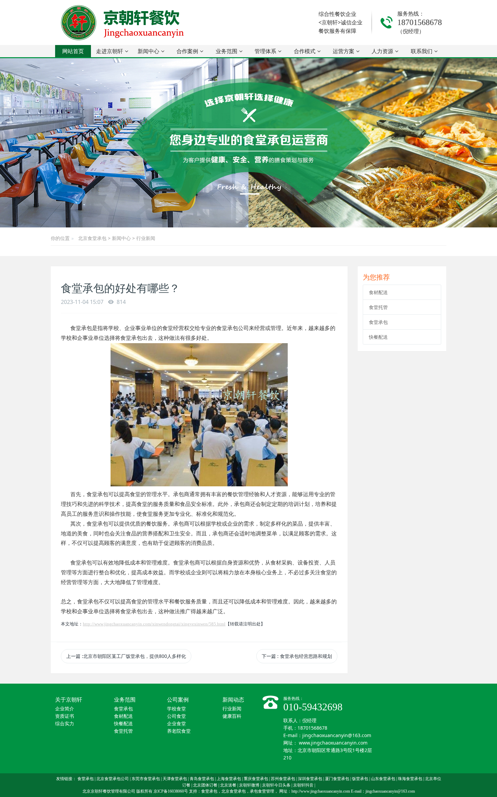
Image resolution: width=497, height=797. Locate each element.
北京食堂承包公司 (112, 778)
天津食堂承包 (175, 778)
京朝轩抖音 (303, 785)
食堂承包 (378, 322)
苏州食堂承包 (283, 778)
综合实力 (64, 723)
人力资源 (382, 51)
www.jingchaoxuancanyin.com (333, 742)
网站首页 (73, 51)
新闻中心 (148, 51)
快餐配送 (378, 337)
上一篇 (126, 656)
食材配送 (378, 292)
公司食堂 (176, 716)
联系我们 (421, 51)
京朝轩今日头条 (276, 785)
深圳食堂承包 (310, 778)
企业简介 (64, 708)
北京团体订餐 (205, 785)
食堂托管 (378, 307)
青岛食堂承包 (202, 778)
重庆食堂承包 (256, 778)
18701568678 (419, 22)
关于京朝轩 (68, 700)
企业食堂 (176, 723)
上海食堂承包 (229, 778)
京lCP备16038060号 (170, 791)
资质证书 (64, 716)
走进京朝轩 (109, 51)
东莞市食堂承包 (146, 778)
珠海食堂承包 (410, 778)
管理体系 (265, 51)
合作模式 (304, 51)
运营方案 (343, 51)
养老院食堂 (179, 731)
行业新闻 (145, 238)
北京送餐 (228, 785)
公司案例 (178, 700)
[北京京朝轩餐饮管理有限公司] (123, 22)
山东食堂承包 (383, 778)
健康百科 (231, 716)
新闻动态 (233, 700)
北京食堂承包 (92, 238)
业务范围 (226, 51)
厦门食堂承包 (337, 778)
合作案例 (187, 51)
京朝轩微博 (249, 785)
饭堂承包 (360, 778)
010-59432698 (312, 706)
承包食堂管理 (262, 791)
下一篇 (297, 656)
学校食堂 (176, 708)
